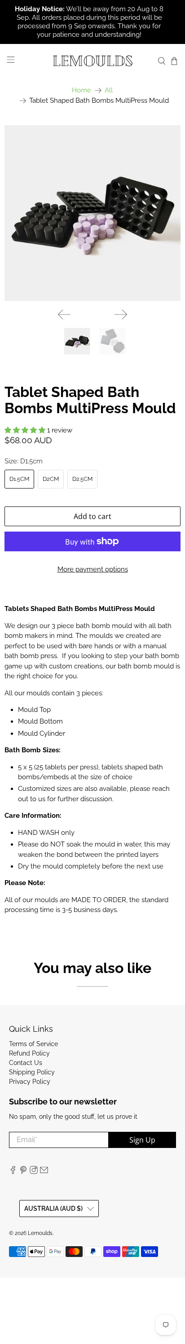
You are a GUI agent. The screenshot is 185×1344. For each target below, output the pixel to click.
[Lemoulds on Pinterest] (23, 1171)
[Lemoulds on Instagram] (34, 1171)
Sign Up (142, 1140)
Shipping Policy (32, 1072)
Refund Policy (29, 1053)
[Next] (121, 314)
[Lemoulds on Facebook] (13, 1171)
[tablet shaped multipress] (92, 213)
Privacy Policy (29, 1081)
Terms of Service (33, 1043)
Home (81, 90)
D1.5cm (19, 479)
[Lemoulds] (92, 61)
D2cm (51, 479)
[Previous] (64, 314)
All (109, 90)
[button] (24, 430)
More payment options (92, 569)
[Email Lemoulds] (44, 1171)
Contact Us (25, 1062)
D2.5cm (82, 479)
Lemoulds (40, 1233)
